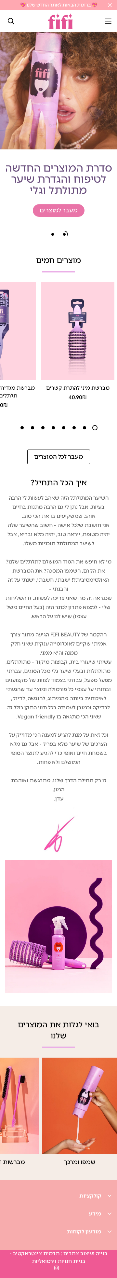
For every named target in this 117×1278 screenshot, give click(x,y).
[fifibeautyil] (60, 21)
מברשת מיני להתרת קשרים (78, 388)
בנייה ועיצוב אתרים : (83, 1253)
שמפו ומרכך (79, 1162)
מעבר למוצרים (59, 209)
